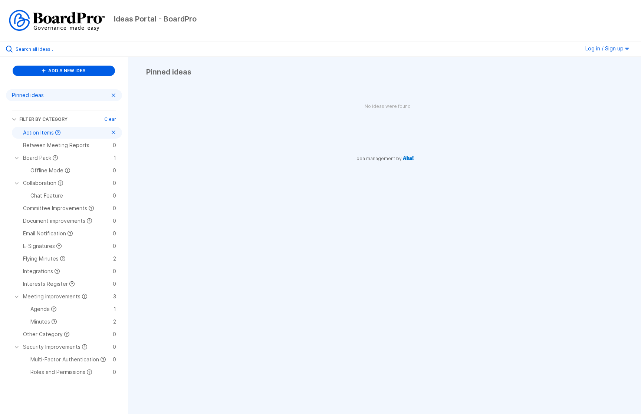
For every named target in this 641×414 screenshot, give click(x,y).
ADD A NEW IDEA (66, 70)
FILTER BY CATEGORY (43, 119)
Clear (110, 119)
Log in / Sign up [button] (605, 48)
